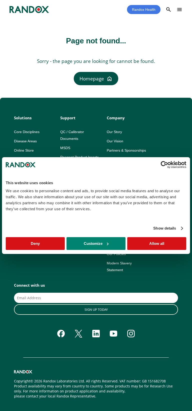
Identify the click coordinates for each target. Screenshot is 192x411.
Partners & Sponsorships (126, 150)
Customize (93, 243)
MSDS (65, 148)
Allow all (156, 243)
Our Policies (116, 254)
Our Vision (115, 141)
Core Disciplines (27, 132)
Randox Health (144, 10)
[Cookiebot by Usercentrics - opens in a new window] (164, 164)
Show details (164, 228)
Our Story (114, 132)
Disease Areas (25, 141)
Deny (35, 243)
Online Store (24, 150)
